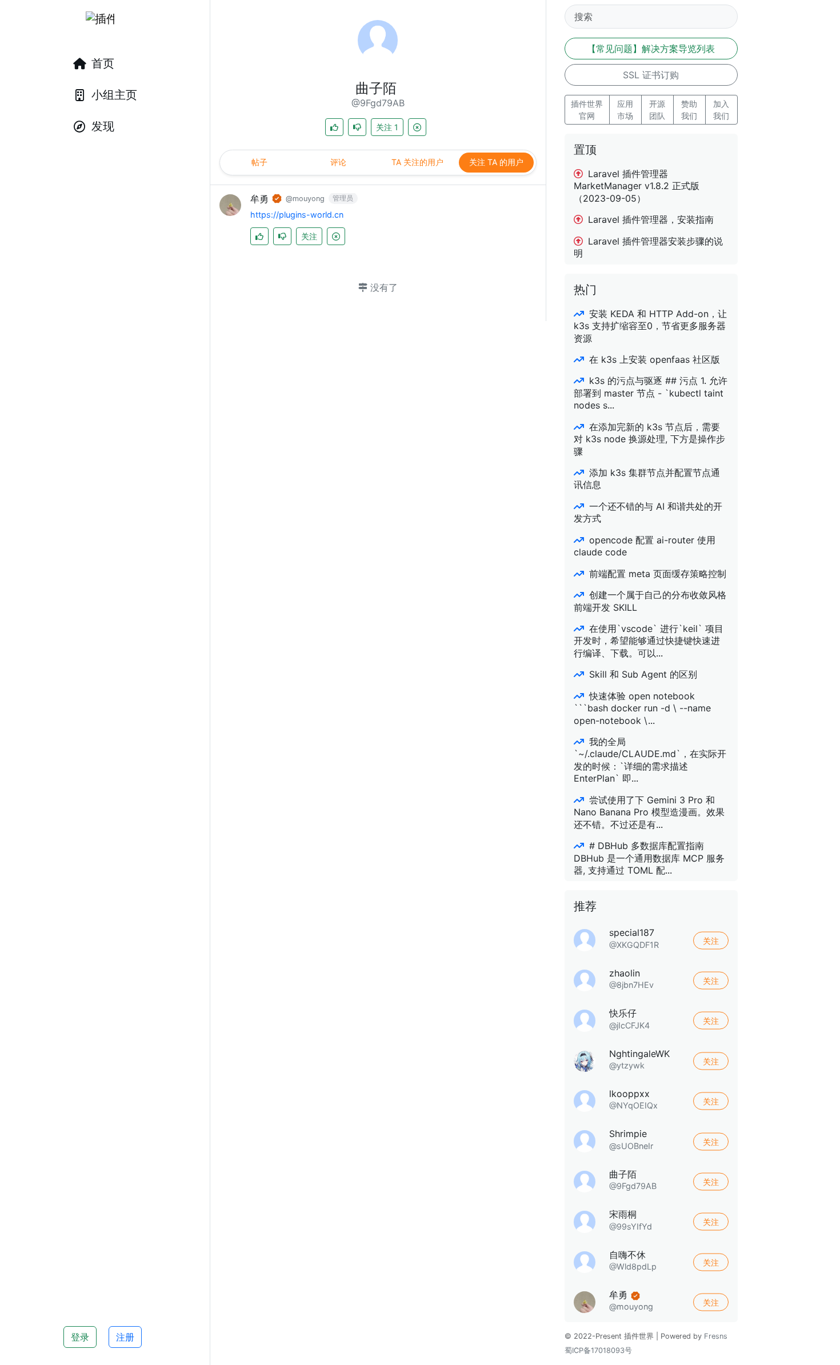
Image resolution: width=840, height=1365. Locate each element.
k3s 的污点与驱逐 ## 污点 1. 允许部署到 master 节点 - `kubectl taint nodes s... (650, 393)
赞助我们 (689, 110)
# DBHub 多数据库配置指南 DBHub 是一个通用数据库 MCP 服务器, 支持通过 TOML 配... (649, 858)
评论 (338, 162)
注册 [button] (125, 1337)
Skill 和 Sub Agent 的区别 (641, 674)
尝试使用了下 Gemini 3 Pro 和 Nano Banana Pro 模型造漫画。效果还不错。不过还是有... (649, 812)
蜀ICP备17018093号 (598, 1350)
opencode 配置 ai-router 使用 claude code (644, 546)
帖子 (259, 162)
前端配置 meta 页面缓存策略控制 (656, 573)
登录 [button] (80, 1337)
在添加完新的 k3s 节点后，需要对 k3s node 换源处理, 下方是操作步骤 (649, 439)
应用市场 (625, 110)
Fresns (715, 1336)
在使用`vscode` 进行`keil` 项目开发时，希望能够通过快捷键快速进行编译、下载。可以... (648, 641)
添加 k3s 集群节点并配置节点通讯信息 (647, 478)
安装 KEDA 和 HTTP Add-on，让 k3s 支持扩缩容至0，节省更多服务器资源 (650, 326)
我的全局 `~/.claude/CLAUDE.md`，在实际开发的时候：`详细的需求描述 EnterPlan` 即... (650, 760)
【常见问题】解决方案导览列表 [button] (651, 48)
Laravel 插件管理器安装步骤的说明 (648, 247)
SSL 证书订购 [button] (651, 75)
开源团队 (657, 110)
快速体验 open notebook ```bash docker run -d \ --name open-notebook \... (642, 708)
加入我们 (721, 110)
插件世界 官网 (587, 110)
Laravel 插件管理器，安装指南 (649, 219)
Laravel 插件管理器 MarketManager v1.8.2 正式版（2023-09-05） (636, 186)
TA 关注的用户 (417, 162)
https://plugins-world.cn (296, 214)
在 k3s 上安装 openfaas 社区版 (653, 359)
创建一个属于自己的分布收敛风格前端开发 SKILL (650, 601)
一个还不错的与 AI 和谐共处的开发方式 (648, 512)
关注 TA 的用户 (496, 162)
